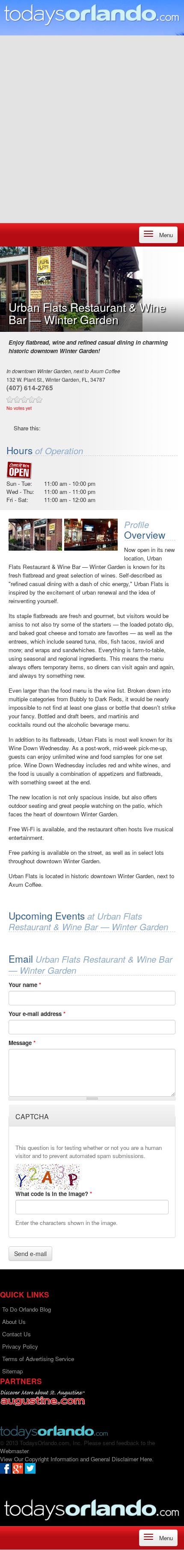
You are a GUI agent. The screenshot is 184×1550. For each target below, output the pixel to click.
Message (22, 1043)
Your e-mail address (37, 1014)
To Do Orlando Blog (26, 1309)
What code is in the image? (53, 1194)
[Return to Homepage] (54, 1431)
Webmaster (14, 1451)
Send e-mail (30, 1253)
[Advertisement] (92, 127)
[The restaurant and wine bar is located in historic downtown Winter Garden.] (35, 535)
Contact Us (16, 1334)
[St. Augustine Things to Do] (42, 1398)
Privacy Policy (20, 1346)
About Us (14, 1322)
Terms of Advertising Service (38, 1359)
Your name (25, 985)
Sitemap (12, 1371)
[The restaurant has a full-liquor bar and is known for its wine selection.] (91, 535)
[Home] (92, 15)
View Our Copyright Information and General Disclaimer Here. (77, 1459)
